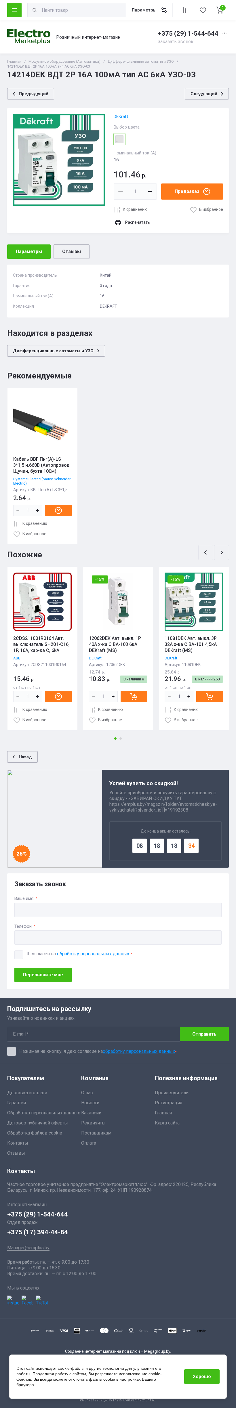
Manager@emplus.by (28, 1247)
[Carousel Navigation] (214, 552)
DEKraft (121, 116)
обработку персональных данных (93, 953)
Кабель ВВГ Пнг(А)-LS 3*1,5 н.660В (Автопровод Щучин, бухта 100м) (41, 465)
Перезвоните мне (43, 974)
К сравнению (135, 209)
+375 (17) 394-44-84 (37, 1232)
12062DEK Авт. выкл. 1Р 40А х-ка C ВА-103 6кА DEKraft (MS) (115, 644)
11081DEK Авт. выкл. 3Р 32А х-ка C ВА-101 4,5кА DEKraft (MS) (191, 644)
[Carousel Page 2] (120, 738)
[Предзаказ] (58, 510)
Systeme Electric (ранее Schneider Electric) (42, 481)
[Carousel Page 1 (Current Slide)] (115, 738)
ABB (16, 658)
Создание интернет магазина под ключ (102, 1351)
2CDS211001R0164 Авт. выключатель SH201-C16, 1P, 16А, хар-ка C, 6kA (41, 644)
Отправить (204, 1034)
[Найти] (34, 10)
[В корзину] (134, 696)
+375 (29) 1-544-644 (188, 33)
